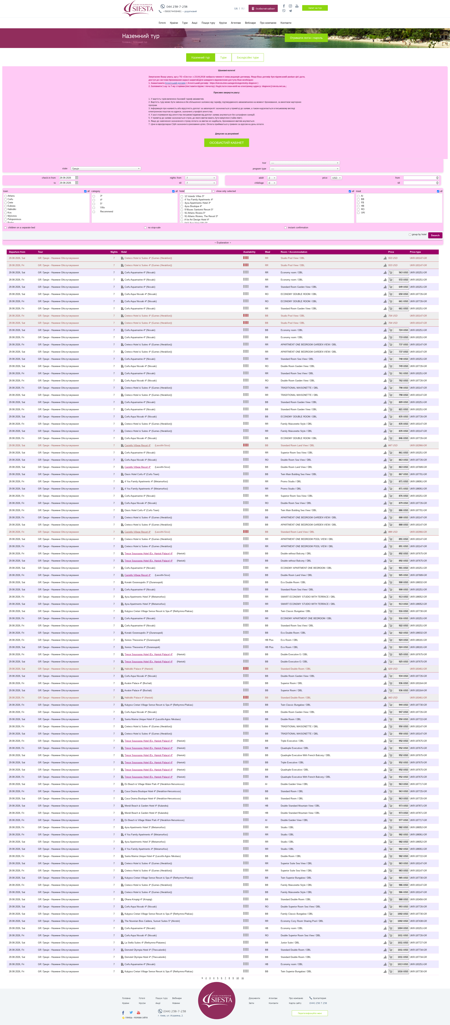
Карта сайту (295, 1003)
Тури (185, 22)
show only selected (226, 191)
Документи (254, 998)
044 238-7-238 (176, 6)
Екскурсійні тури (248, 57)
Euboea (11, 206)
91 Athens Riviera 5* (194, 213)
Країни (174, 22)
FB (362, 202)
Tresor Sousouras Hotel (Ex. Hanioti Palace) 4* (149, 553)
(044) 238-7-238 (174, 1011)
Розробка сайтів (141, 1018)
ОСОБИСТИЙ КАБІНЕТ (227, 142)
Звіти (251, 1003)
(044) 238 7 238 (318, 1003)
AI (361, 196)
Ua (236, 8)
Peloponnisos (14, 219)
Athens (11, 196)
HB (362, 206)
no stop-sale (153, 227)
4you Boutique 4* (193, 206)
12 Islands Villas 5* (194, 196)
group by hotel (419, 234)
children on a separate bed (21, 227)
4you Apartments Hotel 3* (197, 203)
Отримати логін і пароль (306, 38)
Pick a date (76, 177)
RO (362, 209)
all (88, 191)
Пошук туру (208, 22)
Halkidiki (12, 209)
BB (362, 199)
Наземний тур (200, 57)
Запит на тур (315, 8)
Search (435, 235)
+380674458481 (172, 11)
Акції (194, 22)
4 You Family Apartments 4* (198, 199)
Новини (176, 1003)
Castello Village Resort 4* (138, 445)
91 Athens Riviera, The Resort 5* (201, 216)
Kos (10, 212)
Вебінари (250, 22)
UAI (362, 212)
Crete (10, 202)
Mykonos (12, 216)
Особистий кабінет (265, 8)
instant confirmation (297, 227)
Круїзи (223, 22)
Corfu (10, 199)
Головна (126, 998)
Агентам (236, 22)
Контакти (286, 22)
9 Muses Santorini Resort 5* (198, 209)
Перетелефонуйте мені (310, 1013)
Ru (243, 8)
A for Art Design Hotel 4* (196, 219)
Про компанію (268, 22)
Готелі (162, 22)
